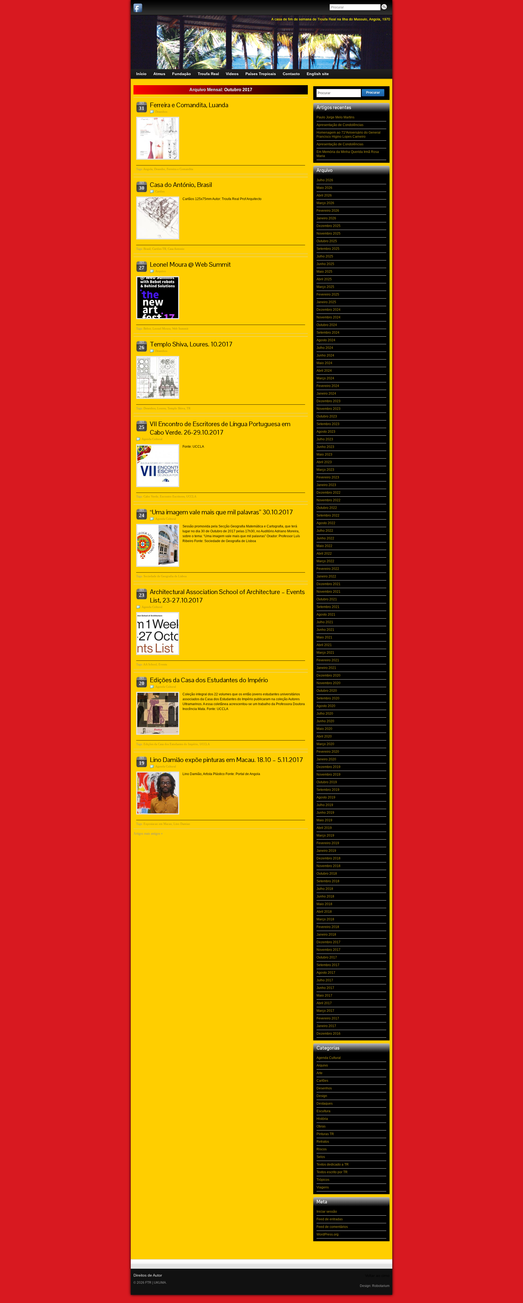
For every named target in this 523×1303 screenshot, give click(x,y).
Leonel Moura (162, 328)
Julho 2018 (325, 889)
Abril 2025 (324, 279)
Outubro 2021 (327, 599)
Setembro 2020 (328, 698)
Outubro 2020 (327, 691)
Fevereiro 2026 (328, 211)
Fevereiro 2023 (328, 477)
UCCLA (191, 496)
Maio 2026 (324, 188)
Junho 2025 (325, 264)
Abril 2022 (324, 553)
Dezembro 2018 (328, 858)
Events (163, 664)
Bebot (147, 328)
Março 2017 (325, 1011)
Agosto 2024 (326, 340)
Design (322, 1096)
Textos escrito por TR (332, 1172)
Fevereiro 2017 (328, 1018)
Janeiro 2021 (326, 668)
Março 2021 (325, 652)
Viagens (323, 1187)
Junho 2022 (325, 538)
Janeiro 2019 (326, 851)
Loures (161, 408)
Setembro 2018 (328, 881)
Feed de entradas (330, 1219)
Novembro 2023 (328, 409)
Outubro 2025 (327, 241)
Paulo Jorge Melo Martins (335, 117)
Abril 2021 (324, 645)
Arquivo (160, 271)
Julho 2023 (325, 439)
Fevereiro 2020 (328, 752)
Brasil (147, 248)
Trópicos (323, 1180)
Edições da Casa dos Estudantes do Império (209, 680)
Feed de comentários (332, 1227)
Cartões (160, 191)
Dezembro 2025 (328, 226)
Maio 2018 (324, 904)
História (322, 1119)
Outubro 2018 (327, 873)
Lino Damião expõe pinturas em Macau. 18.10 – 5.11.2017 (226, 759)
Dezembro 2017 (328, 942)
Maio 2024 (324, 363)
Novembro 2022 (328, 500)
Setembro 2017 (328, 965)
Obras (321, 1126)
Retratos (323, 1142)
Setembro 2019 (328, 790)
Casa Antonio (176, 248)
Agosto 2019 (326, 797)
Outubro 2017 (327, 957)
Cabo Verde (151, 496)
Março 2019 (325, 835)
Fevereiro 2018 (328, 927)
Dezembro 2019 (328, 767)
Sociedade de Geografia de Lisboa (165, 576)
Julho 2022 (325, 531)
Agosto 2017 (326, 973)
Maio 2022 (324, 546)
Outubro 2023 (327, 416)
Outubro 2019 (327, 782)
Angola (148, 169)
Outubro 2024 (327, 325)
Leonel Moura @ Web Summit (190, 264)
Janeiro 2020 (326, 759)
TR (188, 408)
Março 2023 (325, 470)
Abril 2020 (324, 736)
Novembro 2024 (328, 317)
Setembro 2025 (328, 249)
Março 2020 (325, 744)
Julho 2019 (325, 805)
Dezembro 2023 (328, 401)
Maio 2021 (324, 637)
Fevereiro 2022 (328, 569)
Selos (321, 1157)
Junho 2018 (325, 896)
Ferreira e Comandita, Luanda (189, 105)
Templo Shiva (176, 408)
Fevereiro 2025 (328, 294)
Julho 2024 (325, 348)
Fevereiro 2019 (328, 843)
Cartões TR (159, 248)
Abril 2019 (324, 828)
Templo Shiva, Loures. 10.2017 (191, 344)
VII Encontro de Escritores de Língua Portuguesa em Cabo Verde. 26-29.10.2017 (220, 428)
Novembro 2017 (328, 950)
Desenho (159, 169)
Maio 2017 (324, 995)
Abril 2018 (324, 912)
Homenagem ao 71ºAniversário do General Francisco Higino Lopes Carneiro (349, 135)
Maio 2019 (324, 820)
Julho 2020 (325, 713)
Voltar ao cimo (377, 1275)
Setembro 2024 (328, 332)
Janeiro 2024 (326, 393)
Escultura (323, 1111)
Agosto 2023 (326, 432)
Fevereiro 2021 (328, 660)
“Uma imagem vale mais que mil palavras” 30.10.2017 (221, 512)
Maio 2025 (324, 271)
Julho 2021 (325, 622)
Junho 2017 (325, 988)
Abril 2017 (324, 1003)
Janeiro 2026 (326, 218)
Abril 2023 (324, 462)
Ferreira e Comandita (180, 169)
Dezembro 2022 (328, 492)
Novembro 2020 (328, 683)
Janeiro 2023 (326, 485)
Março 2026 (325, 203)
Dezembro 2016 (328, 1033)
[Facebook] (137, 8)
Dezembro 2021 (328, 584)
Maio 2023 (324, 454)
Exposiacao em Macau (158, 823)
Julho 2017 (325, 980)
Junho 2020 (325, 721)
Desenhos (161, 111)
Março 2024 (325, 378)
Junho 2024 (325, 355)
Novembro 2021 (328, 592)
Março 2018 (325, 919)
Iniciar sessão (327, 1211)
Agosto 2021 (326, 614)
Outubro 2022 (327, 508)
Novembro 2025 (328, 233)
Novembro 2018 (328, 866)
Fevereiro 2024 (328, 386)
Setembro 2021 (328, 607)
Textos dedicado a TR (333, 1164)
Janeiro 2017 (326, 1026)
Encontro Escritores (172, 496)
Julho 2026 (325, 180)
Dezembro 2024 (328, 310)
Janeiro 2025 (326, 302)
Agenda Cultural (152, 439)
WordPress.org (328, 1234)
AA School (150, 664)
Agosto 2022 (326, 523)
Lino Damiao (182, 823)
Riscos (322, 1149)
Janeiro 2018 (326, 934)
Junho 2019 (325, 813)
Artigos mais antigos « (148, 833)
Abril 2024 (324, 371)
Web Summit (180, 328)
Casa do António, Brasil (181, 184)
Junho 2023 (325, 447)
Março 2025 (325, 287)
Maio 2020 (324, 729)
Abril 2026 (324, 195)
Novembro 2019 (328, 774)
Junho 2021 (325, 630)
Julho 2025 (325, 256)
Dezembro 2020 (328, 675)
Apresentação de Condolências (340, 125)
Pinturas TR (325, 1134)
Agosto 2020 (326, 706)
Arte (320, 1073)
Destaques (325, 1103)
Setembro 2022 (328, 515)
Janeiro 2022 (326, 576)
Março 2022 (325, 561)
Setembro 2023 (328, 424)
